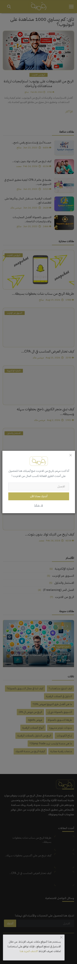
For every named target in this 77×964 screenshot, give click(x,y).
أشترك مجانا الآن (38, 496)
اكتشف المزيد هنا (29, 951)
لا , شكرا (38, 505)
